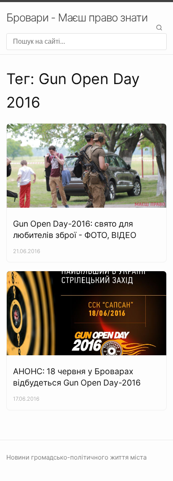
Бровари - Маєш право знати (76, 17)
